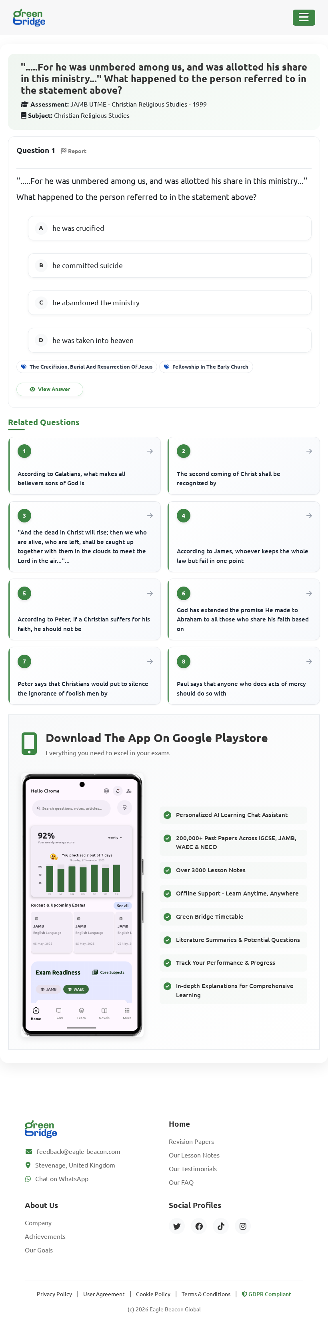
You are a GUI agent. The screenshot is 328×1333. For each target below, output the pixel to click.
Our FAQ (181, 1182)
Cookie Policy (153, 1294)
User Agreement (104, 1294)
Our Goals (39, 1250)
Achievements (45, 1236)
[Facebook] (199, 1226)
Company (38, 1222)
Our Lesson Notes (194, 1155)
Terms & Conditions (206, 1294)
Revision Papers (191, 1141)
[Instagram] (243, 1226)
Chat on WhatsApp (61, 1178)
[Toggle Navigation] (304, 18)
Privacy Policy (54, 1294)
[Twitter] (177, 1226)
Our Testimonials (193, 1168)
